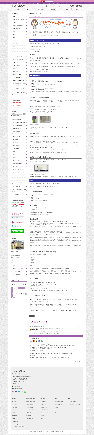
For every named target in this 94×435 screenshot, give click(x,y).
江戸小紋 (14, 22)
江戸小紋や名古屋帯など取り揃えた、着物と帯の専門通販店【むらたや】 (50, 431)
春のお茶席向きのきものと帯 (18, 172)
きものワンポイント (17, 136)
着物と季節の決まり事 (17, 163)
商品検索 (14, 111)
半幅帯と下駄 (15, 62)
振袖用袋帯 (15, 43)
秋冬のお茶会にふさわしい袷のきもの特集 (19, 190)
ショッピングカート (64, 6)
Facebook (57, 410)
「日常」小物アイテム (17, 77)
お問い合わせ (48, 333)
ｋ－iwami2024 (16, 194)
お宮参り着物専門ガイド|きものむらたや (18, 132)
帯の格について (16, 160)
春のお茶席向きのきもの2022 (18, 175)
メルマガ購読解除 (59, 404)
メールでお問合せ (18, 388)
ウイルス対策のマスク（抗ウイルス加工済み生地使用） (19, 84)
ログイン (55, 6)
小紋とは (14, 154)
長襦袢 (14, 46)
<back (20, 282)
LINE (56, 415)
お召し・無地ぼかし (17, 28)
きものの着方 (15, 139)
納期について (44, 407)
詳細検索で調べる (16, 115)
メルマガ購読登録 (16, 274)
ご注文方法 (43, 401)
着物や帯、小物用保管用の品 (18, 80)
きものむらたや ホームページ (19, 122)
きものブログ (58, 407)
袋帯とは (14, 151)
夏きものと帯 (15, 53)
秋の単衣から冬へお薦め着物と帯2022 (19, 183)
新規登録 (49, 6)
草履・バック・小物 (17, 74)
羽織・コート (15, 49)
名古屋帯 (14, 40)
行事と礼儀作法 (16, 145)
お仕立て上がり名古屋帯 (18, 426)
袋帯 (14, 37)
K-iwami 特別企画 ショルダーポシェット (19, 93)
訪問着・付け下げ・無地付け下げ (19, 19)
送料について (44, 418)
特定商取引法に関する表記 (18, 268)
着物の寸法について (17, 128)
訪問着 (14, 401)
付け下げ (15, 404)
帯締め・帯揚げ (16, 71)
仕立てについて (44, 404)
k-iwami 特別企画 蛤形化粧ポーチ (19, 89)
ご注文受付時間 (44, 410)
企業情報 (14, 265)
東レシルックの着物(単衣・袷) (19, 56)
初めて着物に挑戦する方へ (18, 166)
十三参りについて (16, 186)
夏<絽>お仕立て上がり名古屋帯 (19, 59)
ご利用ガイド (53, 9)
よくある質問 (65, 9)
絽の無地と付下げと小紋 (18, 25)
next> (25, 282)
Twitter (56, 412)
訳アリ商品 (17, 9)
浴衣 (14, 68)
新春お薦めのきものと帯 (18, 169)
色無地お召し (16, 410)
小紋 (14, 31)
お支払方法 (43, 415)
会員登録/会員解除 (59, 401)
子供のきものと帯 (16, 65)
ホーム (30, 13)
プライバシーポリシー (17, 271)
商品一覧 (28, 9)
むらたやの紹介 (41, 9)
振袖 (14, 16)
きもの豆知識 (15, 142)
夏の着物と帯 (15, 178)
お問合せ (77, 9)
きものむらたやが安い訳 (18, 125)
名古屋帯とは (15, 157)
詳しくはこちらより (77, 326)
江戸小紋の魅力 (16, 148)
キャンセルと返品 (45, 412)
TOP (89, 425)
